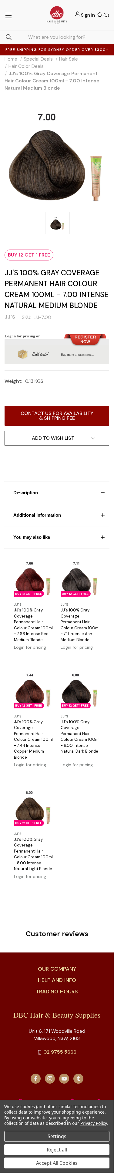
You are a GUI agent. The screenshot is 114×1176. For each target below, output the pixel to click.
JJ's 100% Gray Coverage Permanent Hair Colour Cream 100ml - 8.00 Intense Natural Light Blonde (33, 854)
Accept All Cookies (57, 1163)
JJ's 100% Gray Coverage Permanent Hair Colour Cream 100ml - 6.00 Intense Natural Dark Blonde (80, 736)
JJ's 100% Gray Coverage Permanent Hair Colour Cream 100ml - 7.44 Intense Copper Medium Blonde (33, 739)
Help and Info (57, 980)
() (105, 15)
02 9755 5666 (59, 1052)
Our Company (57, 969)
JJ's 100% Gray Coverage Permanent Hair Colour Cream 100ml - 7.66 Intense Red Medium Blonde (33, 625)
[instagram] (49, 1078)
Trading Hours (57, 991)
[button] (56, 493)
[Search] (6, 37)
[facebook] (35, 1078)
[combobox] (57, 37)
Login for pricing (30, 647)
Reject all (57, 1149)
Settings (57, 1136)
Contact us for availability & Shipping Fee (57, 415)
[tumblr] (78, 1078)
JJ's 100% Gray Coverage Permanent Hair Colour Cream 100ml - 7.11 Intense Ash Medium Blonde (80, 625)
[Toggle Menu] (8, 15)
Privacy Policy (93, 1123)
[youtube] (64, 1078)
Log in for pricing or (22, 336)
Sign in (88, 15)
